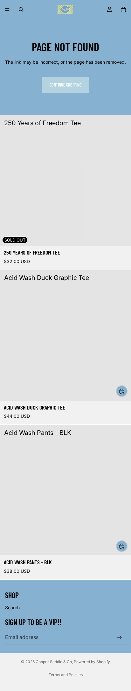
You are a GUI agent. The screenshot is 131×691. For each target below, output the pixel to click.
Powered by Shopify (92, 661)
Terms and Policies (66, 674)
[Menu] (7, 9)
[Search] (21, 9)
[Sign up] (119, 637)
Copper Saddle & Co (54, 661)
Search (12, 607)
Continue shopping (65, 84)
